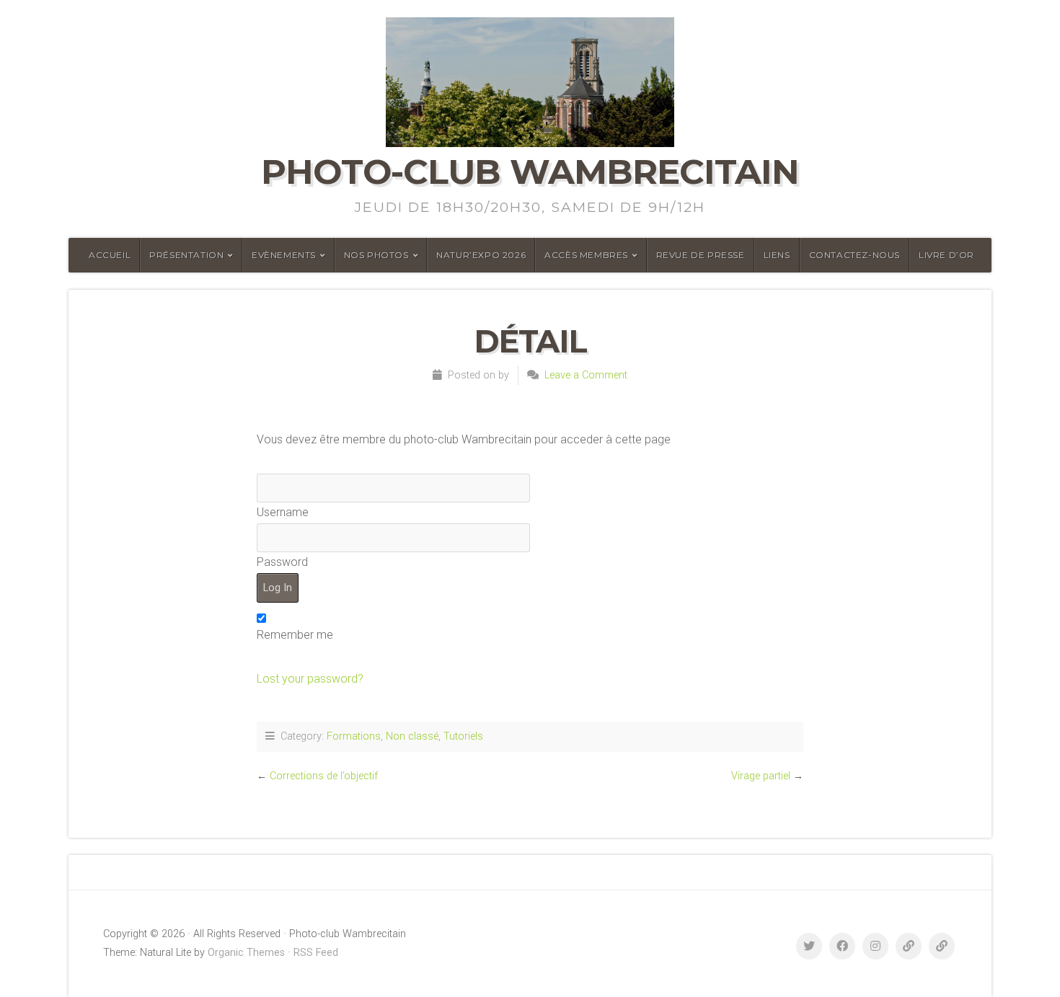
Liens (777, 254)
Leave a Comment (585, 375)
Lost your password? (310, 679)
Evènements (284, 254)
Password (282, 562)
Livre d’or (946, 254)
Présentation (186, 254)
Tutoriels (463, 736)
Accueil (110, 254)
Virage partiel (760, 776)
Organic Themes (246, 953)
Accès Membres (586, 254)
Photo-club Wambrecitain (530, 171)
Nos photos (376, 254)
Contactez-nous (854, 254)
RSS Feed (315, 953)
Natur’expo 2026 (481, 254)
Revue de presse (700, 254)
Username (283, 512)
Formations (354, 736)
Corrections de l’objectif (324, 776)
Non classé (412, 736)
